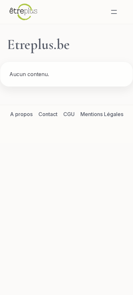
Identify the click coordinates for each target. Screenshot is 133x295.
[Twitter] (59, 129)
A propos (21, 114)
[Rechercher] (98, 12)
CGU (69, 114)
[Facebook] (43, 129)
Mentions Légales (101, 114)
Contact (47, 114)
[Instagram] (74, 129)
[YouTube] (90, 129)
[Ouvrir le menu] (114, 12)
